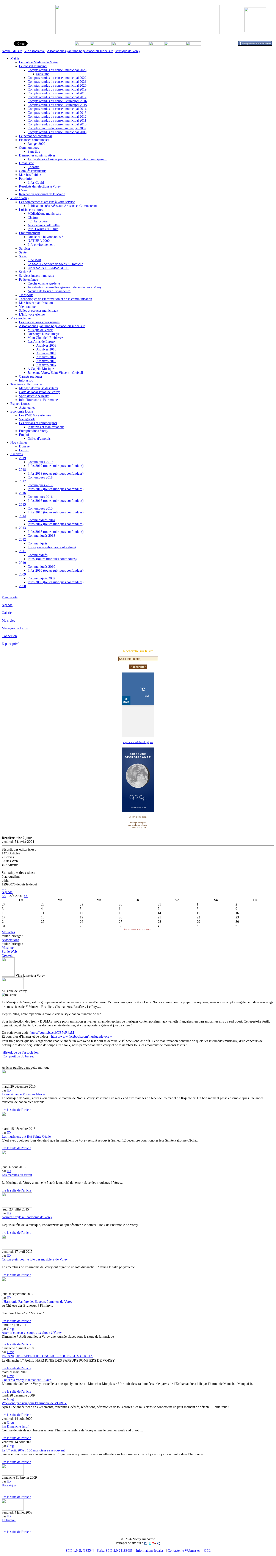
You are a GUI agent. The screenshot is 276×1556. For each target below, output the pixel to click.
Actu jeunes (27, 407)
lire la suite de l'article (16, 1110)
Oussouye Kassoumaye (44, 334)
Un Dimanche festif (15, 1426)
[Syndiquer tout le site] (2, 888)
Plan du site (9, 597)
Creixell (7, 955)
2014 (22, 516)
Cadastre (33, 167)
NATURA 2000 (39, 240)
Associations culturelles (44, 225)
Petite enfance (28, 279)
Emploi (24, 434)
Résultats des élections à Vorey (40, 186)
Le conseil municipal (33, 66)
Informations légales (149, 1550)
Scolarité (25, 272)
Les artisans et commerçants (38, 423)
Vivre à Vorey (19, 198)
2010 (22, 563)
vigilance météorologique (138, 742)
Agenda (7, 605)
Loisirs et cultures (31, 209)
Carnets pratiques (30, 376)
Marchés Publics (30, 175)
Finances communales (34, 140)
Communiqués (29, 147)
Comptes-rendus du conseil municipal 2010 (57, 124)
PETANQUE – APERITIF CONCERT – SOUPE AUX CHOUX (47, 1356)
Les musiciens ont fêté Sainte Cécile (26, 1136)
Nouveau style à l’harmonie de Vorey (27, 1217)
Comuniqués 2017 (40, 485)
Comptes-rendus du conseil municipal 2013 (57, 112)
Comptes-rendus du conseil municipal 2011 (57, 120)
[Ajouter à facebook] (145, 1543)
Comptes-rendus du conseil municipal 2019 (57, 89)
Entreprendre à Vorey (33, 431)
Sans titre (42, 74)
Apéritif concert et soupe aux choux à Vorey (32, 1332)
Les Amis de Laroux (41, 341)
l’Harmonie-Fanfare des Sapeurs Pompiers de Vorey (37, 1301)
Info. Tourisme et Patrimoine (38, 400)
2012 (22, 539)
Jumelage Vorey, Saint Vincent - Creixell (55, 372)
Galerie (7, 613)
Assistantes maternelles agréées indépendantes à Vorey (65, 287)
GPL (207, 1550)
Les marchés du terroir (17, 1175)
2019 (22, 458)
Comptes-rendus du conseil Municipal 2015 (57, 105)
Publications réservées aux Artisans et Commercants (63, 206)
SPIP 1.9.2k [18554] (80, 1550)
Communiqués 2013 (41, 535)
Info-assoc (26, 380)
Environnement (29, 233)
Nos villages (18, 442)
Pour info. (26, 178)
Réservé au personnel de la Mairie (42, 194)
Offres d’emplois (39, 438)
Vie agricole (27, 419)
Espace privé (10, 644)
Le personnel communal (35, 136)
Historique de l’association (21, 1052)
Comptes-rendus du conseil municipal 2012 (57, 116)
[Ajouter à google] (158, 1543)
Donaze (24, 446)
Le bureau (9, 1520)
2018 (22, 469)
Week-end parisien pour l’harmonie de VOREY (34, 1403)
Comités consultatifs (32, 171)
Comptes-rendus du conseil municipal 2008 (57, 132)
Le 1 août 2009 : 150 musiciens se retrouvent (33, 1450)
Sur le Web (9, 951)
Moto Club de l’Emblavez (45, 337)
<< (4, 896)
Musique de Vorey (127, 51)
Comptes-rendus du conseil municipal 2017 (57, 97)
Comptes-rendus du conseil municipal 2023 (57, 70)
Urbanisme (26, 163)
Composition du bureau (18, 1056)
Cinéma (33, 217)
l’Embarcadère (37, 221)
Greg (10, 1329)
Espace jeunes (20, 403)
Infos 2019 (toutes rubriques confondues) (55, 466)
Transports (26, 295)
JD (9, 1090)
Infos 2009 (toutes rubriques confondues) (55, 582)
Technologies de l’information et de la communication (55, 299)
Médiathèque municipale (44, 213)
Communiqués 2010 (41, 566)
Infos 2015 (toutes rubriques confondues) (55, 512)
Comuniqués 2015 (40, 508)
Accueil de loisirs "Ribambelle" (49, 291)
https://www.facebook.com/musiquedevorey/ (81, 1036)
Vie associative (34, 51)
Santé (23, 252)
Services (24, 248)
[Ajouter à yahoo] (154, 1543)
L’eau (23, 190)
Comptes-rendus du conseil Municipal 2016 (57, 101)
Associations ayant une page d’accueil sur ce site (80, 51)
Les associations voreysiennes (39, 322)
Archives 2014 (46, 365)
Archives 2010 (46, 349)
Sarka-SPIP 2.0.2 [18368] (114, 1550)
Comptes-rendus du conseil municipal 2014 (57, 109)
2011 (22, 551)
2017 (22, 481)
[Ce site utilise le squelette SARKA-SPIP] (3, 888)
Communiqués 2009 (41, 578)
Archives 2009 (46, 345)
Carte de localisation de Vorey (39, 392)
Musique (8, 947)
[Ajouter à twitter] (150, 1543)
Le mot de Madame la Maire (38, 62)
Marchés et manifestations (36, 303)
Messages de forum (15, 628)
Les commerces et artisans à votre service (47, 202)
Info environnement (41, 244)
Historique (9, 1485)
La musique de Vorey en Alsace (23, 1094)
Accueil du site (12, 51)
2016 (22, 493)
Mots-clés (8, 620)
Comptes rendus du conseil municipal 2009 (57, 128)
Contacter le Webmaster (184, 1550)
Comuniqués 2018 (40, 477)
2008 (22, 586)
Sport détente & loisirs (34, 396)
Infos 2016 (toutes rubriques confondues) (55, 500)
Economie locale (21, 411)
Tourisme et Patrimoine (26, 384)
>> (26, 896)
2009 (22, 574)
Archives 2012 (46, 357)
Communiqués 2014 (41, 520)
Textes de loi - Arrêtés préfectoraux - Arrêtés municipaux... (67, 159)
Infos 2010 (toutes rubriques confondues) (55, 570)
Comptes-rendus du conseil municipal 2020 (57, 85)
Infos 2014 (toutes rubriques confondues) (55, 524)
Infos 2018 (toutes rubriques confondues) (55, 473)
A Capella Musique (41, 369)
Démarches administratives (37, 155)
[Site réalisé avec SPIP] (5, 888)
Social (23, 256)
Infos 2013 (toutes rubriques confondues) (55, 531)
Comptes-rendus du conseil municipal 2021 (57, 81)
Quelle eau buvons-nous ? (45, 237)
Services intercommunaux (36, 275)
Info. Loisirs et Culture (43, 229)
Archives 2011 (46, 353)
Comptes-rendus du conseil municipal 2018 (57, 93)
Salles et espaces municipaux (38, 310)
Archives (16, 454)
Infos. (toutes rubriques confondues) (52, 559)
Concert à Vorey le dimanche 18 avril (27, 1380)
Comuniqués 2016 (40, 497)
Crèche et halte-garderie (44, 283)
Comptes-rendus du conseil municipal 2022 (57, 78)
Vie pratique (27, 306)
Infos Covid (36, 182)
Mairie (14, 58)
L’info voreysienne (32, 314)
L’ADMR (34, 260)
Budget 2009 (36, 143)
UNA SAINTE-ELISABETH (48, 268)
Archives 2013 (46, 361)
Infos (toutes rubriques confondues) (52, 547)
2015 (22, 504)
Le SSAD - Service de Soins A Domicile (55, 264)
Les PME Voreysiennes (35, 415)
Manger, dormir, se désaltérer (38, 388)
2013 (22, 528)
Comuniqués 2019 (40, 462)
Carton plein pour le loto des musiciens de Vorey (35, 1259)
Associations (10, 940)
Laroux (24, 450)
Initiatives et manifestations (46, 427)
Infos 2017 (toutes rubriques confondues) (55, 489)
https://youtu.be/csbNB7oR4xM (52, 1032)
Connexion (9, 636)
